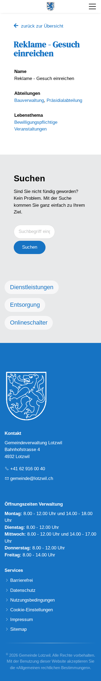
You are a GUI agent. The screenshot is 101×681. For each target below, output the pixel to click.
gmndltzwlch (31, 478)
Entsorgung (25, 304)
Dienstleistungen (31, 287)
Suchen (29, 247)
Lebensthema (28, 115)
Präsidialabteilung (64, 100)
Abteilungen (27, 93)
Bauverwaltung (29, 100)
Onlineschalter (28, 322)
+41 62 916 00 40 (27, 468)
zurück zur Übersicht (42, 26)
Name (20, 71)
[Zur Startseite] (50, 6)
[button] (92, 6)
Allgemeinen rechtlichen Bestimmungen (53, 667)
